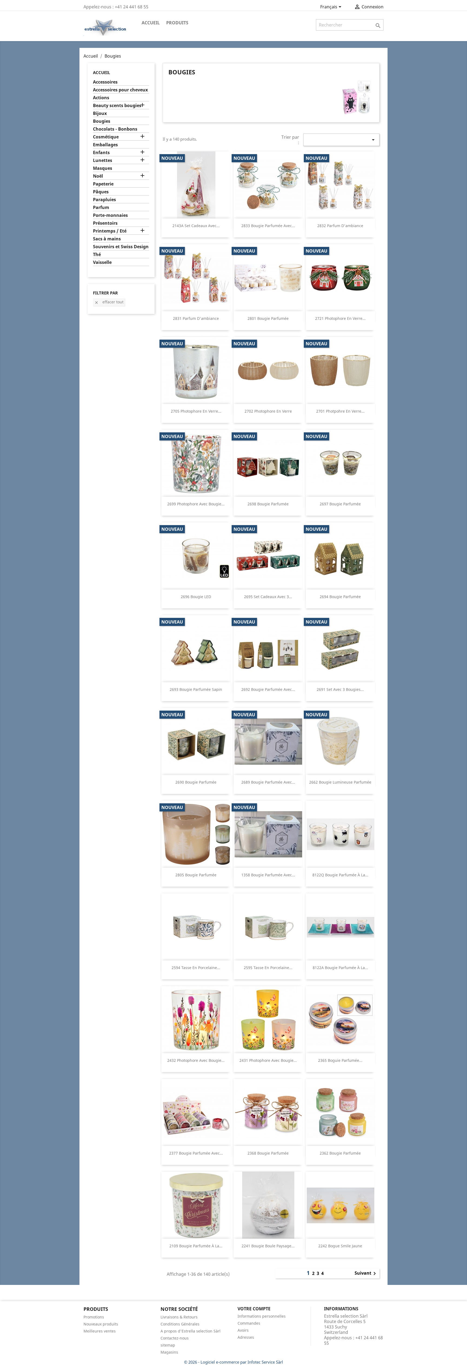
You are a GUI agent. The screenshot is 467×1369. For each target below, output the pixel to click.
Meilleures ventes (100, 1331)
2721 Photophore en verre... (340, 318)
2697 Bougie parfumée (340, 503)
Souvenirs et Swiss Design (121, 247)
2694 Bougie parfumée (340, 596)
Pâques (101, 192)
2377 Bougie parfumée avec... (196, 1153)
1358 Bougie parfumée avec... (268, 874)
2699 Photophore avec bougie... (196, 503)
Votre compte (254, 1309)
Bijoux (100, 113)
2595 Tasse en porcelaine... (268, 967)
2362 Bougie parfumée (340, 1153)
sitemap (168, 1345)
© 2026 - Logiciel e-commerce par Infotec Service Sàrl (233, 1362)
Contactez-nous (175, 1338)
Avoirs (243, 1330)
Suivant (366, 1273)
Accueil (151, 23)
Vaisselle (102, 262)
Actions (101, 98)
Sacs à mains (107, 239)
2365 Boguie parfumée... (340, 1060)
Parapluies (104, 200)
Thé (97, 254)
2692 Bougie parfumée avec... (268, 689)
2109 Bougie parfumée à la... (195, 1245)
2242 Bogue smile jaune (340, 1245)
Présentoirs (105, 223)
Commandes (249, 1323)
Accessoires (105, 82)
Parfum (101, 207)
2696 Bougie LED (196, 596)
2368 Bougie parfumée (268, 1153)
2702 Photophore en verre (268, 411)
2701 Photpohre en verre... (340, 411)
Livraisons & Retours (179, 1317)
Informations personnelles (262, 1316)
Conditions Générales (180, 1324)
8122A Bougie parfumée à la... (340, 967)
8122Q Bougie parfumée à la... (340, 874)
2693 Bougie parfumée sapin (196, 689)
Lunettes (102, 160)
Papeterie (103, 184)
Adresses (246, 1337)
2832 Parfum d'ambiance (340, 225)
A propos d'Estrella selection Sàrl (191, 1331)
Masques (102, 168)
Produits (177, 23)
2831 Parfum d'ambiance (196, 318)
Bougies (101, 121)
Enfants (101, 152)
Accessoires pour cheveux (120, 90)
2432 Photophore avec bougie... (196, 1060)
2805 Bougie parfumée (195, 874)
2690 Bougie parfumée (195, 782)
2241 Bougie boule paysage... (268, 1245)
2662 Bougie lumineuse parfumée (340, 782)
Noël (98, 176)
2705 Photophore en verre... (196, 411)
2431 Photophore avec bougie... (268, 1060)
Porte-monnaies (110, 215)
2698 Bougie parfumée (268, 503)
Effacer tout (109, 301)
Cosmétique (106, 137)
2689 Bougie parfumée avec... (268, 782)
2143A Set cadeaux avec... (196, 225)
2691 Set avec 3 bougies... (340, 689)
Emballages (105, 145)
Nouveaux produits (101, 1324)
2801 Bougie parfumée (268, 318)
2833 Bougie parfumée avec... (268, 225)
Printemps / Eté (109, 231)
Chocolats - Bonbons (115, 129)
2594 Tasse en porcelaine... (196, 967)
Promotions (94, 1317)
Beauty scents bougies (117, 105)
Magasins (169, 1352)
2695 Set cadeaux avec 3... (268, 596)
